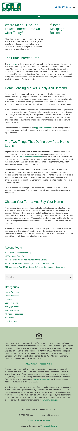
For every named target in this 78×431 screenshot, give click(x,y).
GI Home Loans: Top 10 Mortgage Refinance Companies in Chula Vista (35, 267)
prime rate (13, 64)
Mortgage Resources (14, 314)
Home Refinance (12, 295)
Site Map (46, 420)
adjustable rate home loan (31, 157)
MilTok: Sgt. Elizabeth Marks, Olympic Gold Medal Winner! (29, 263)
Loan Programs (11, 303)
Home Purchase (12, 292)
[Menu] (39, 17)
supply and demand (42, 128)
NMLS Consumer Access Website (39, 364)
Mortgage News (12, 306)
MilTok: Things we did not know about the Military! (26, 260)
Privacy (38, 420)
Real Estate (9, 317)
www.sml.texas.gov (42, 379)
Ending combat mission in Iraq (18, 252)
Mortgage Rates (12, 310)
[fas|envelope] (74, 7)
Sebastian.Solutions (48, 426)
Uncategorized (11, 321)
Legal (30, 420)
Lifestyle (8, 299)
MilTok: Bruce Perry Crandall (17, 256)
